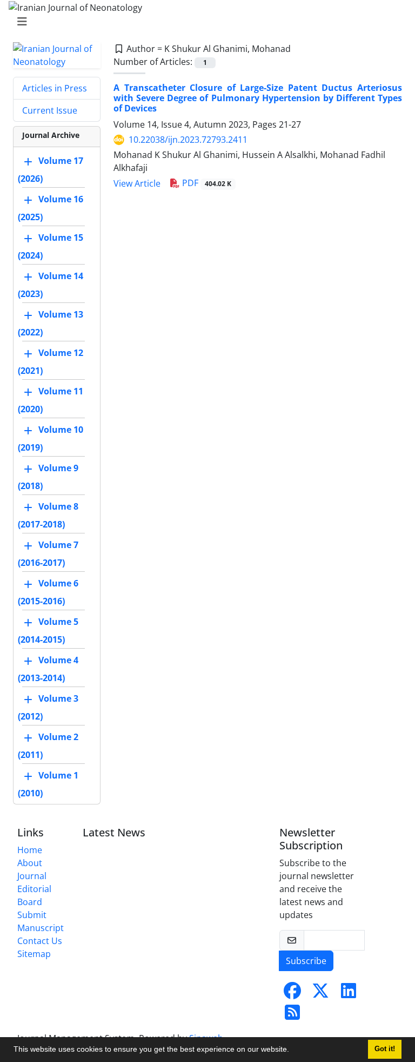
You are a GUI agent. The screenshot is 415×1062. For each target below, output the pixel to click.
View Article (136, 183)
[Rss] (292, 1015)
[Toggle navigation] (204, 21)
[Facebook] (292, 994)
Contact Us (39, 941)
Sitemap (34, 954)
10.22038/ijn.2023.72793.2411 (188, 140)
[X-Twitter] (320, 994)
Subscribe (306, 961)
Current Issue (49, 110)
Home (29, 850)
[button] (292, 1050)
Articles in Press (54, 88)
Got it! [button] (384, 1049)
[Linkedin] (349, 994)
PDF (205, 183)
